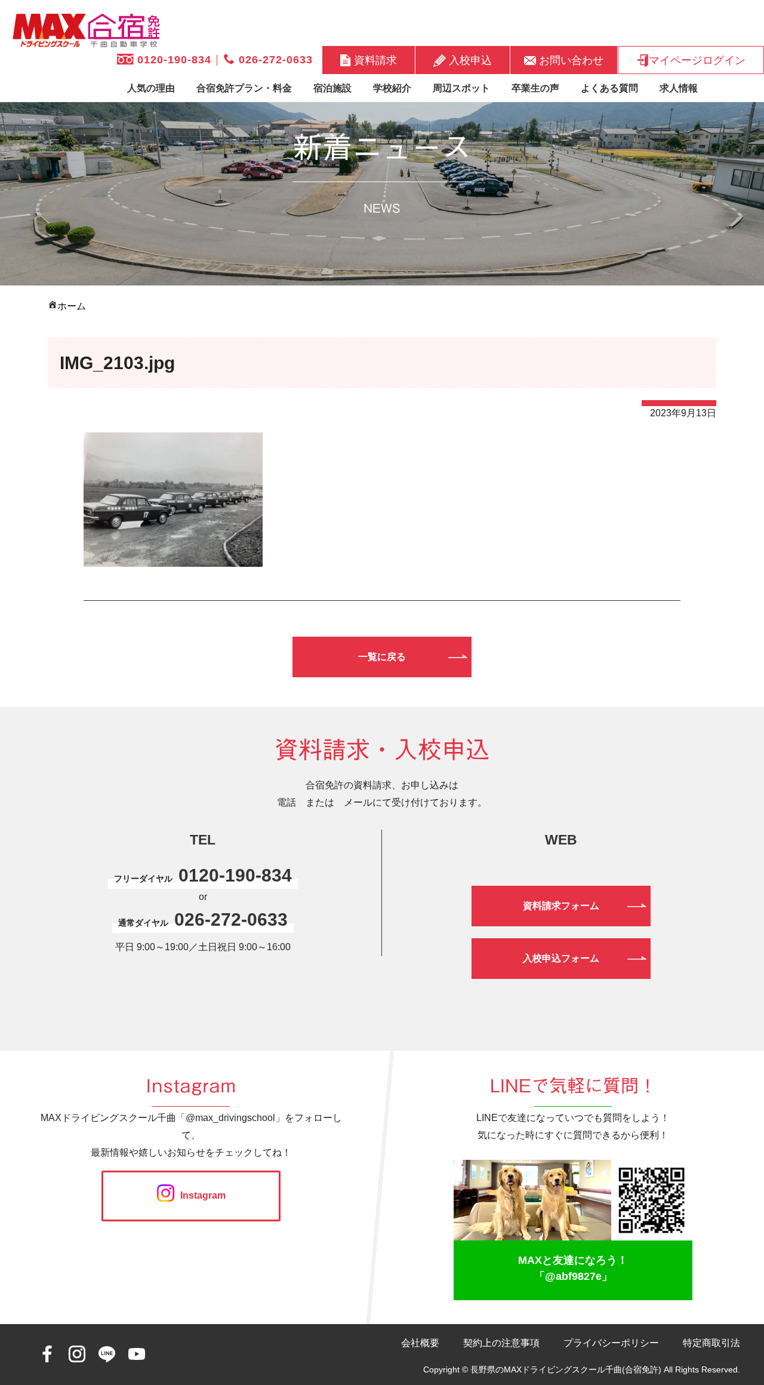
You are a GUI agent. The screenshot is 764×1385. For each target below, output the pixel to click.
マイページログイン (697, 60)
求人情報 (679, 88)
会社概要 (420, 1343)
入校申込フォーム (561, 958)
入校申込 (469, 60)
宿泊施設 (332, 88)
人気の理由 (151, 88)
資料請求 (374, 60)
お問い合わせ (569, 60)
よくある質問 (609, 88)
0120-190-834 (172, 60)
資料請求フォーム (561, 906)
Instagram (203, 1195)
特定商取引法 (711, 1343)
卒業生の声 (535, 88)
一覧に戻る (382, 657)
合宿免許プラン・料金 (244, 88)
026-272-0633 (274, 60)
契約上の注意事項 (501, 1343)
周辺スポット (461, 88)
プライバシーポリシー (611, 1343)
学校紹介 (392, 88)
